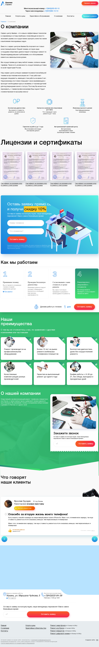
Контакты (70, 16)
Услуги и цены (20, 16)
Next (95, 539)
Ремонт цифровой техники (60, 633)
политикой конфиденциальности (41, 640)
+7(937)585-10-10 (51, 11)
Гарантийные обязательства (36, 628)
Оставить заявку (17, 239)
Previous (4, 539)
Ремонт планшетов (57, 631)
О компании (58, 16)
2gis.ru (93, 530)
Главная (8, 16)
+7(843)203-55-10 (52, 8)
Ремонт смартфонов (58, 625)
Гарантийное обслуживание (40, 16)
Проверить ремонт (90, 16)
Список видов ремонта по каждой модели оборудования (18, 643)
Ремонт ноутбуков (57, 628)
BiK (97, 640)
